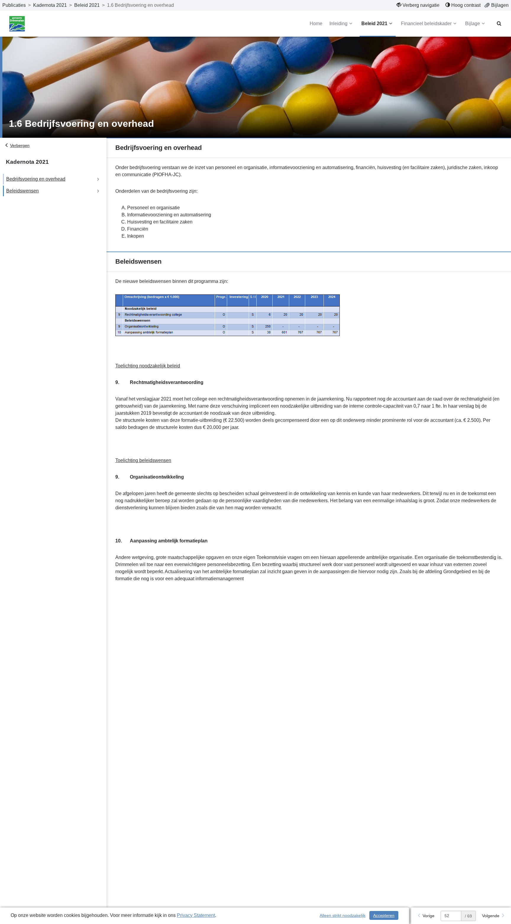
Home (316, 23)
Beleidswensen (22, 190)
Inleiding (338, 23)
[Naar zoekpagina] (499, 24)
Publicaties (14, 5)
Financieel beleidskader (426, 23)
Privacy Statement (196, 915)
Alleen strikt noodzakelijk (343, 915)
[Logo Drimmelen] (17, 23)
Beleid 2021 (87, 5)
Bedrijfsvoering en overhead (35, 178)
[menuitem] (418, 5)
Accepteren (383, 915)
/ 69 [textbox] (468, 916)
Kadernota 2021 (50, 5)
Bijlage (472, 23)
